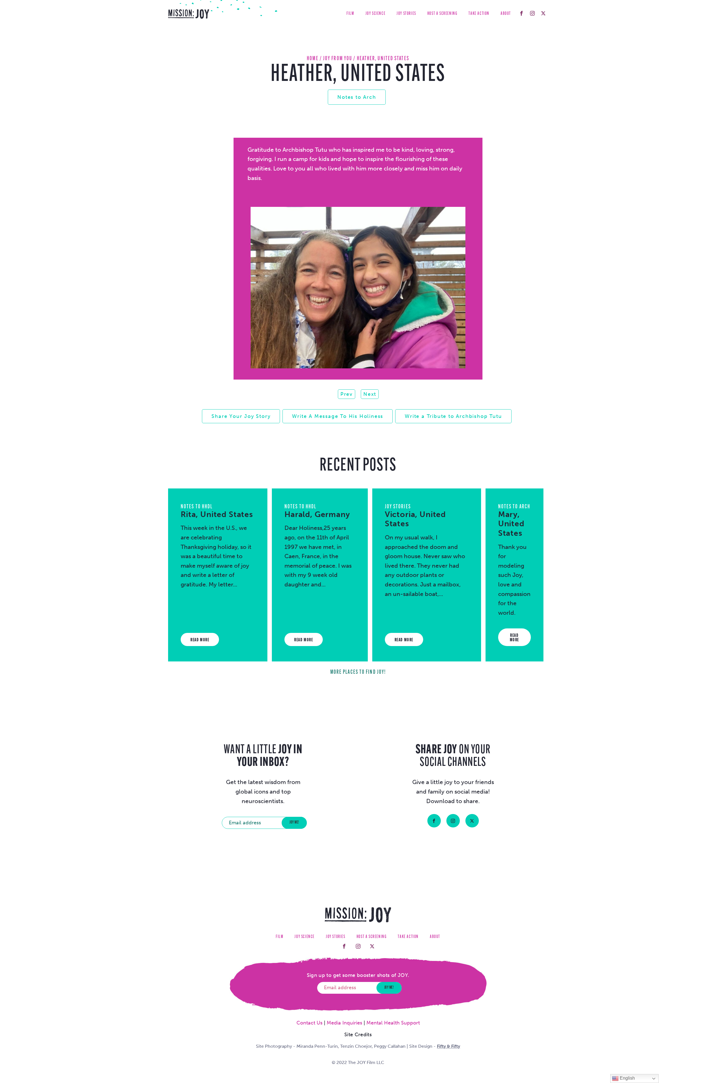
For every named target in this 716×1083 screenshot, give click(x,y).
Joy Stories (406, 13)
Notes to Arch (356, 97)
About (506, 13)
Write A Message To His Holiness (337, 416)
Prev (346, 394)
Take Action (478, 13)
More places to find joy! (358, 672)
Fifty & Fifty (448, 1046)
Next (369, 394)
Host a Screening (442, 13)
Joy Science (376, 13)
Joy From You (337, 59)
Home (312, 59)
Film (350, 13)
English (627, 1078)
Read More (199, 640)
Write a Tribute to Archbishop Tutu (453, 416)
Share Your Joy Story (240, 416)
